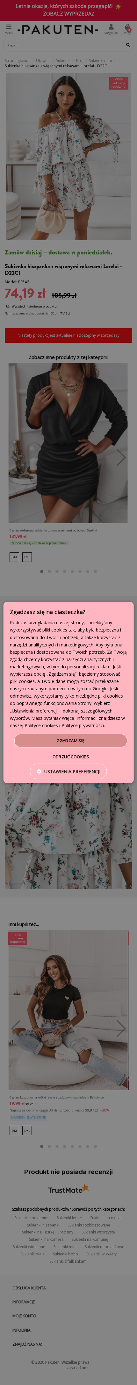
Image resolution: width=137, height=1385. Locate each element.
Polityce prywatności (82, 725)
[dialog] (69, 692)
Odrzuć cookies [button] (71, 757)
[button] (68, 771)
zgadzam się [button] (70, 740)
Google (100, 689)
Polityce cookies (41, 725)
